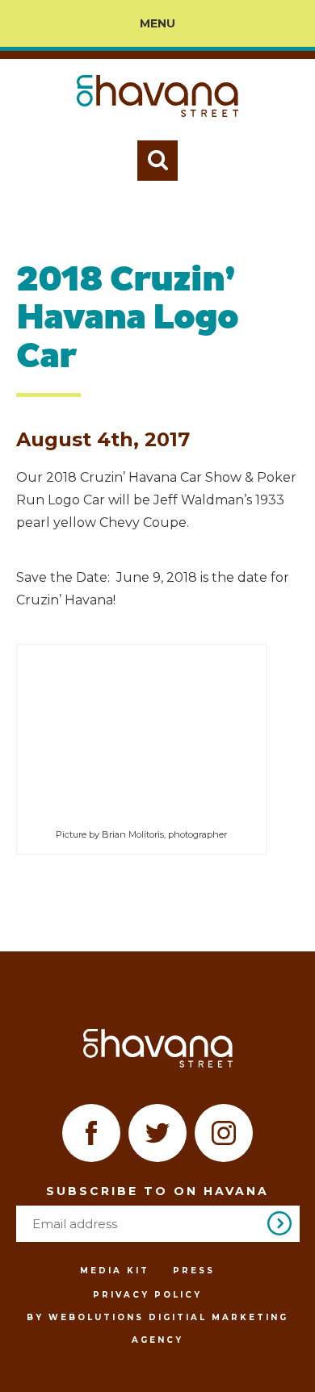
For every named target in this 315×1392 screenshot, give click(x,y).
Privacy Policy (147, 1295)
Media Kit (114, 1270)
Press (194, 1270)
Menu (157, 23)
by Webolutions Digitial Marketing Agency (157, 1328)
